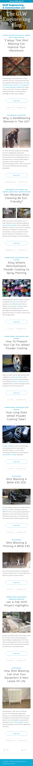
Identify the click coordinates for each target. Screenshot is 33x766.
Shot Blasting (19, 35)
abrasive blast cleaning (9, 225)
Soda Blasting (9, 189)
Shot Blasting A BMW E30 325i (16, 480)
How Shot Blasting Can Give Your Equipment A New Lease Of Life (16, 676)
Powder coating (7, 446)
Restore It (5, 509)
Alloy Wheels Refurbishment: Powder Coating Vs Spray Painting (16, 268)
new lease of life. (15, 302)
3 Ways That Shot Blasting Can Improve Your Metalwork (16, 45)
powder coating (17, 306)
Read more (16, 101)
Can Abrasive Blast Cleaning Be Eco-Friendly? (16, 198)
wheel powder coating (9, 454)
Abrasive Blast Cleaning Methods (19, 191)
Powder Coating (10, 257)
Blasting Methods (8, 35)
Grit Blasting (21, 115)
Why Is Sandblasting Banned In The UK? (16, 119)
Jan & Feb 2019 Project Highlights (16, 603)
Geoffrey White (22, 107)
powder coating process (20, 381)
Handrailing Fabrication (16, 599)
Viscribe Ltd (12, 763)
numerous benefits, (17, 377)
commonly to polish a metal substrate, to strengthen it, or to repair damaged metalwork (15, 85)
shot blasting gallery (18, 722)
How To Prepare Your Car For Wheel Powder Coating (16, 345)
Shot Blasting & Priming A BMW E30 (16, 544)
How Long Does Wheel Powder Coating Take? (16, 416)
